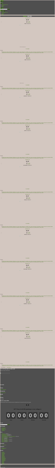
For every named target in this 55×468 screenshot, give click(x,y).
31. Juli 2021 (28, 22)
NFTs (33, 52)
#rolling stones (4, 122)
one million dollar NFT (36, 52)
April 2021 (3, 463)
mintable (49, 122)
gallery (2, 13)
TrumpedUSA (3, 430)
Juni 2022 (3, 454)
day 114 (27, 299)
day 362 (3, 438)
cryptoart (31, 122)
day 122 (27, 19)
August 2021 (3, 460)
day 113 (27, 334)
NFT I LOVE (3, 433)
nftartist (14, 52)
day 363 (3, 441)
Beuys (18, 122)
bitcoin (20, 122)
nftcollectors (17, 52)
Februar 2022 (3, 456)
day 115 (27, 265)
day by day (3, 5)
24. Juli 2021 (28, 267)
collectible (27, 122)
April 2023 (3, 452)
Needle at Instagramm (2, 392)
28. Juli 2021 (28, 129)
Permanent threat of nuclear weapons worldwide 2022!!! (8, 436)
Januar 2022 (3, 457)
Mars (47, 122)
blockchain (23, 122)
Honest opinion (3, 427)
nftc (15, 52)
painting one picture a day (5, 4)
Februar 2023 (3, 453)
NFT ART (8, 52)
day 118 (27, 161)
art (17, 122)
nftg (26, 52)
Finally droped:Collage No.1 (5, 437)
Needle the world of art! (5, 464)
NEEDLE (51, 122)
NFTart (12, 52)
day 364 (3, 440)
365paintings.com (14, 122)
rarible (42, 52)
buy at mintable (27, 48)
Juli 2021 (3, 461)
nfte (25, 52)
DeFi (37, 122)
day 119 (27, 126)
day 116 (27, 230)
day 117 (27, 195)
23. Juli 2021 (28, 302)
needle (29, 21)
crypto (29, 122)
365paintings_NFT (27, 54)
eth (40, 122)
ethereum (42, 122)
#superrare (7, 122)
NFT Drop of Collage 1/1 (5, 434)
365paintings (10, 122)
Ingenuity (45, 122)
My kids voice (3, 428)
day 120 (27, 92)
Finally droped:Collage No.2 (5, 439)
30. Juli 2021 (28, 58)
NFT (6, 52)
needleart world (3, 52)
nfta (10, 52)
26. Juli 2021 (28, 198)
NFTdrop (23, 52)
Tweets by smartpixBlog (3, 389)
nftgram (28, 52)
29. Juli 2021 (28, 94)
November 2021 (4, 458)
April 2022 (3, 455)
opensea (41, 52)
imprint (2, 6)
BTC (25, 122)
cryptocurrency (34, 122)
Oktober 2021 (3, 459)
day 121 (27, 55)
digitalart (39, 122)
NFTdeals (21, 52)
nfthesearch (30, 52)
